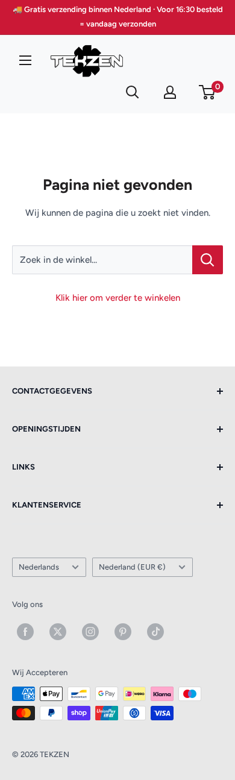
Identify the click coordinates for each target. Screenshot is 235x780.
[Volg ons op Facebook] (25, 631)
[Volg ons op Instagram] (90, 631)
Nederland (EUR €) (132, 566)
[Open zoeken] (132, 92)
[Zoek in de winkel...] (207, 259)
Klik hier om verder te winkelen (117, 297)
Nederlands (39, 566)
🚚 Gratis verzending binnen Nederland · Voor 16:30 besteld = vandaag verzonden (118, 16)
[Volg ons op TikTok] (155, 631)
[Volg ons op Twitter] (58, 631)
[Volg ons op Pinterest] (123, 631)
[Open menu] (25, 60)
